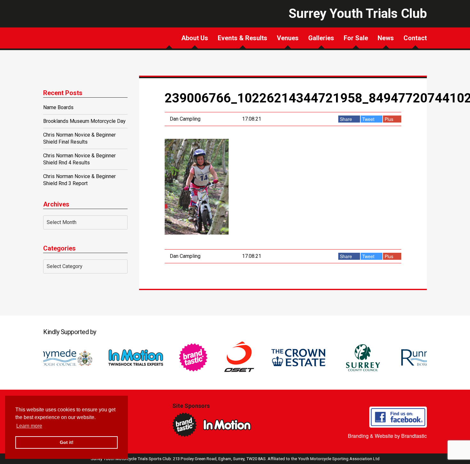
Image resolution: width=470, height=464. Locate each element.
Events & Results (242, 38)
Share (346, 119)
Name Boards (58, 107)
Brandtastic (414, 435)
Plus (390, 119)
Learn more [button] (29, 426)
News (386, 38)
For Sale (356, 38)
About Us (194, 38)
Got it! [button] (67, 442)
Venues (288, 38)
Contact (415, 38)
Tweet (369, 119)
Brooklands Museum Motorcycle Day (84, 121)
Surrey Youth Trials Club (72, 33)
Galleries (321, 38)
